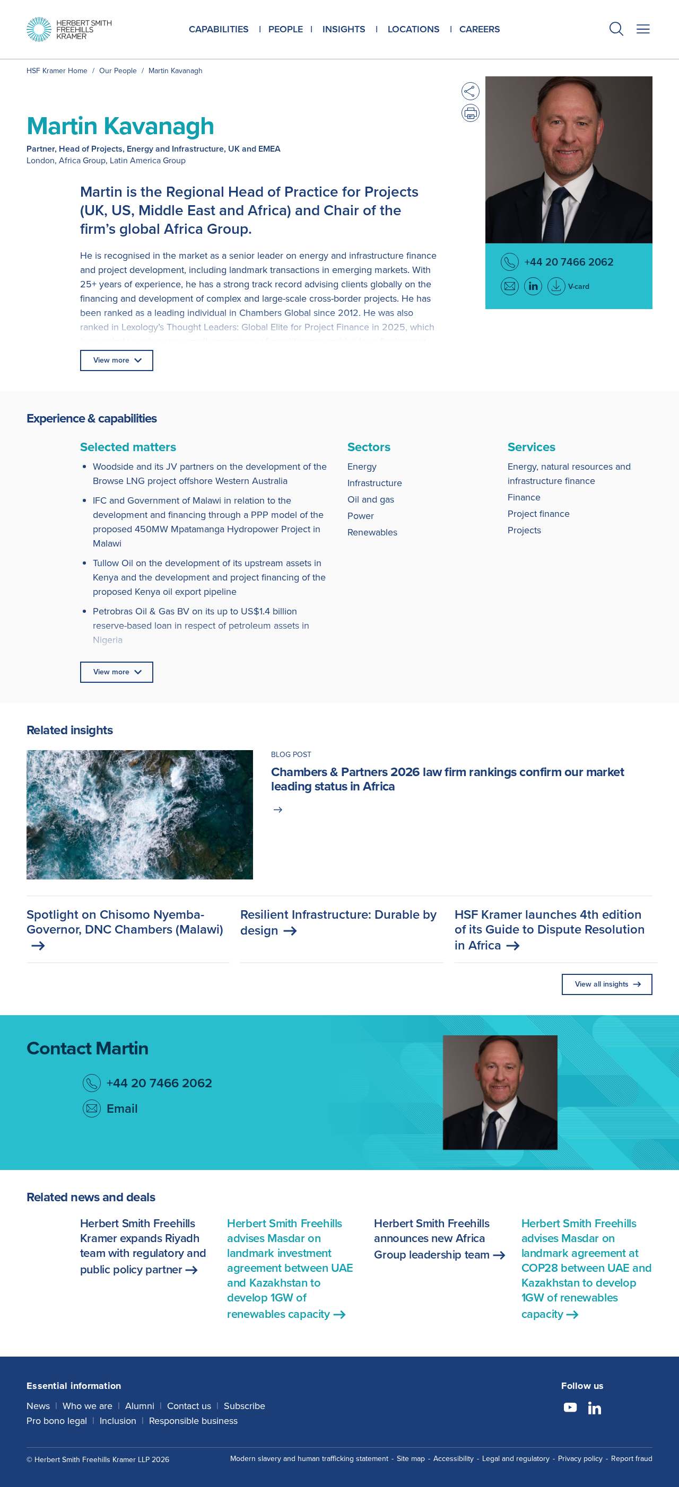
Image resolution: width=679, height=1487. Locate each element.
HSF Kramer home (57, 70)
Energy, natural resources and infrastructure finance (569, 474)
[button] (616, 30)
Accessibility (453, 1458)
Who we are (87, 1406)
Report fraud (631, 1458)
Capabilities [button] (219, 29)
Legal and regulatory (516, 1458)
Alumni (139, 1406)
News (38, 1406)
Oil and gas (370, 499)
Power (360, 516)
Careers (479, 29)
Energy (362, 466)
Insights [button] (344, 29)
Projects (524, 530)
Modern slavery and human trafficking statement (309, 1458)
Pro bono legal (57, 1421)
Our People (118, 70)
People (285, 29)
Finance (524, 497)
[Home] (69, 29)
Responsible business (193, 1421)
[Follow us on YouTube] (570, 1409)
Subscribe (244, 1406)
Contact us (189, 1406)
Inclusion (118, 1421)
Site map (411, 1458)
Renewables (372, 532)
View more (111, 360)
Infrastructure (374, 483)
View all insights (602, 984)
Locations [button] (414, 29)
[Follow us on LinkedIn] (594, 1409)
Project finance (539, 514)
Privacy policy (580, 1458)
